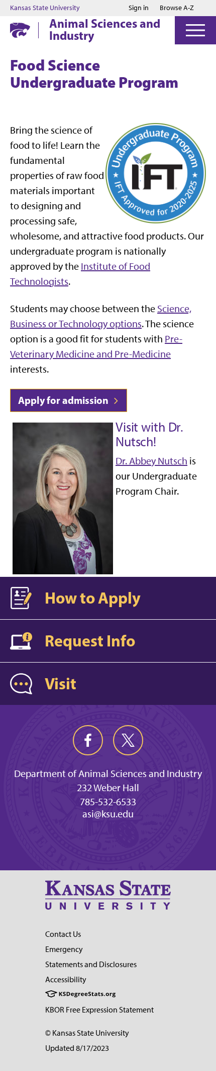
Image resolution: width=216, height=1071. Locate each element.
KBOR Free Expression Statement (99, 1010)
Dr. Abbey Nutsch (151, 461)
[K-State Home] (20, 30)
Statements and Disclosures (91, 964)
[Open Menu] (195, 30)
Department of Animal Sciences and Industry (108, 773)
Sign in (139, 8)
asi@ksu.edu (108, 814)
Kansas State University (45, 8)
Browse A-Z (177, 8)
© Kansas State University (87, 1033)
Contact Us (63, 934)
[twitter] (128, 740)
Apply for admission (64, 400)
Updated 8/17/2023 (77, 1048)
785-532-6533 (108, 802)
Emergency (64, 949)
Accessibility (65, 979)
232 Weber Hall (108, 788)
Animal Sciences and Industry (104, 29)
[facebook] (88, 740)
